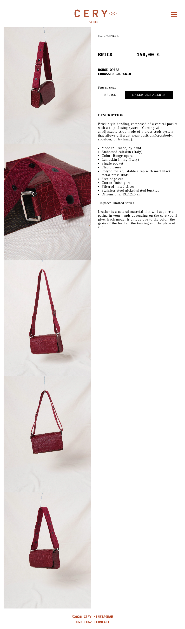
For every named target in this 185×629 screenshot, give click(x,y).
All (109, 36)
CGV (89, 622)
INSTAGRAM (104, 617)
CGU (78, 622)
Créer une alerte (148, 95)
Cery (92, 16)
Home (102, 36)
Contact (102, 622)
